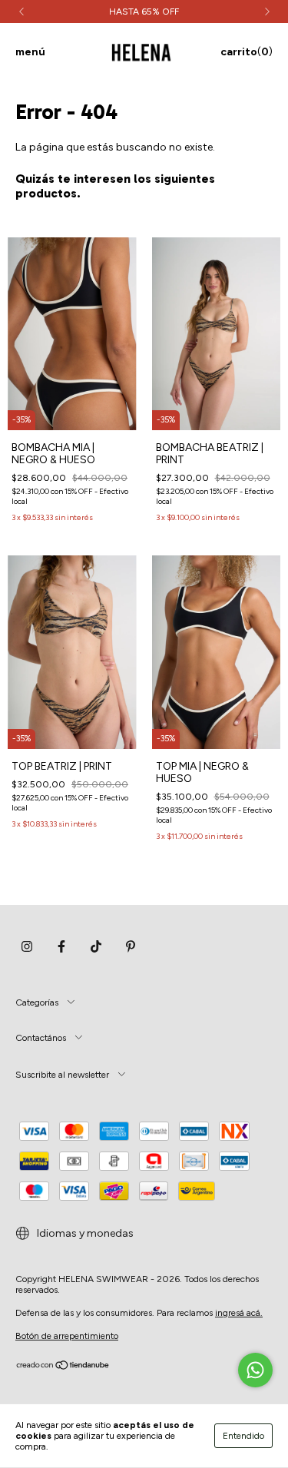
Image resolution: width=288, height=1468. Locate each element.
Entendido (243, 1435)
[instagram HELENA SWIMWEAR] (26, 947)
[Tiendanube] (63, 1367)
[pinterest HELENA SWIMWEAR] (130, 947)
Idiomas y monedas (84, 1233)
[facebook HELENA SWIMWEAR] (61, 947)
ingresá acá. (239, 1312)
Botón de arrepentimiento (66, 1335)
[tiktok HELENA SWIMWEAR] (96, 947)
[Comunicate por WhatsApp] (255, 1370)
